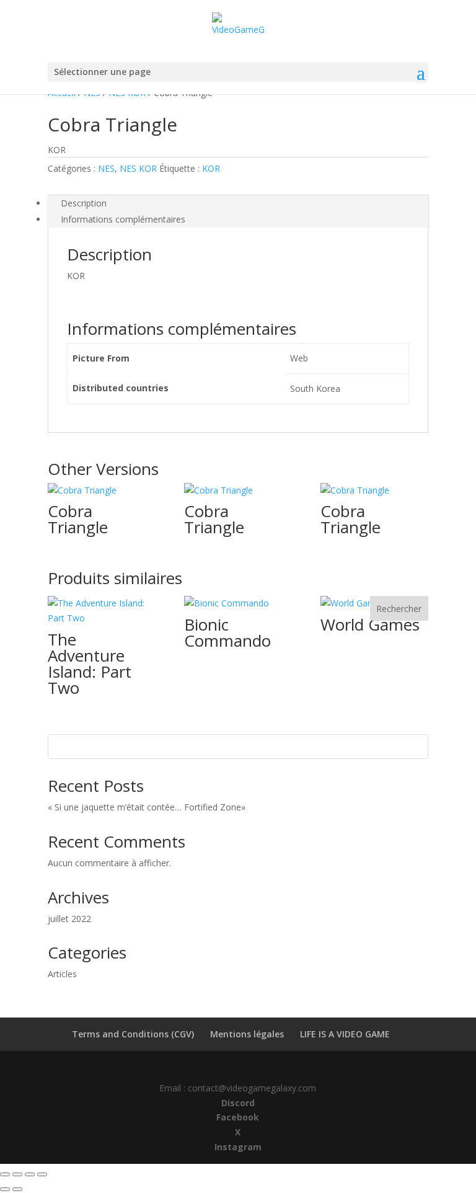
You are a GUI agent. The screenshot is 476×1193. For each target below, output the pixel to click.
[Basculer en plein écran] (17, 1174)
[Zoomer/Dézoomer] (5, 1174)
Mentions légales (247, 1034)
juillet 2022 (69, 919)
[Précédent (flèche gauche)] (5, 1189)
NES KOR (138, 168)
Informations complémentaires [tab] (123, 219)
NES (106, 168)
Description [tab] (84, 203)
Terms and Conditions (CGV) (133, 1034)
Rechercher (398, 608)
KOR (211, 168)
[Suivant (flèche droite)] (17, 1189)
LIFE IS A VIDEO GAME (345, 1034)
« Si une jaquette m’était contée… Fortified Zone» (159, 807)
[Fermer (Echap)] (42, 1174)
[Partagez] (30, 1174)
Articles (62, 974)
